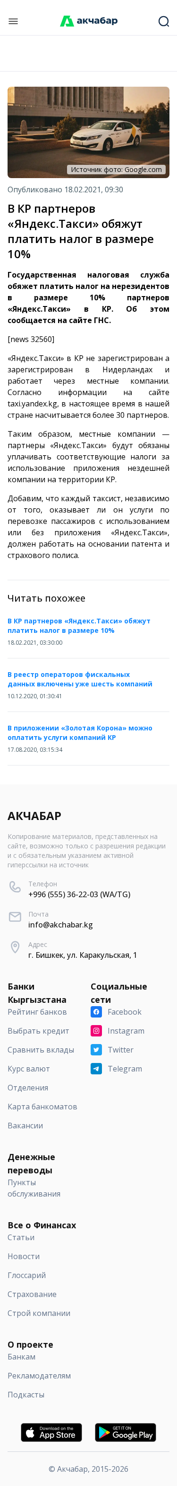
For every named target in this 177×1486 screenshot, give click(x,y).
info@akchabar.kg (60, 924)
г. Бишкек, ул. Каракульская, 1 (82, 955)
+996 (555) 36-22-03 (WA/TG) (79, 894)
